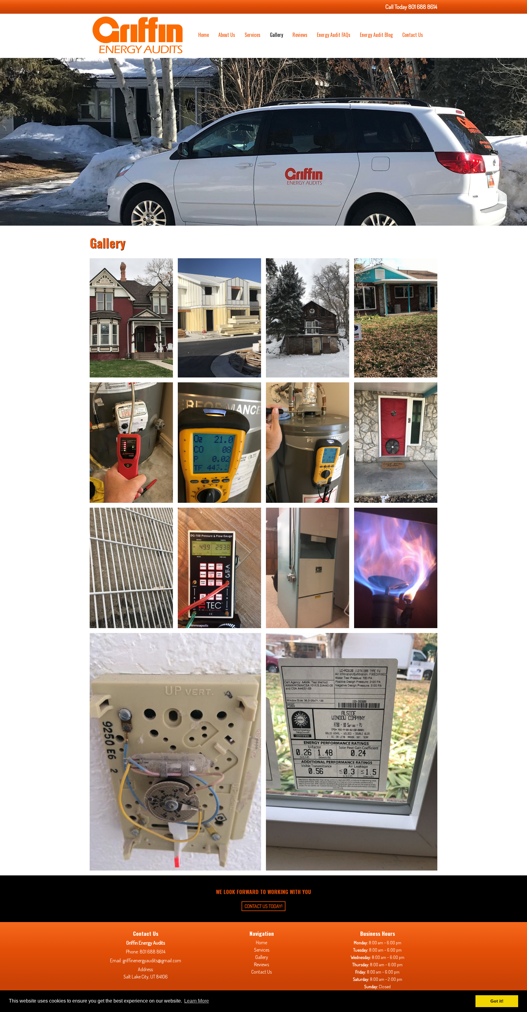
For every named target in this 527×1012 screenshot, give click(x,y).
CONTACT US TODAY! (263, 906)
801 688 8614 (152, 952)
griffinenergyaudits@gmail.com (152, 960)
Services (252, 34)
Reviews (299, 34)
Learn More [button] (196, 1000)
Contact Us (412, 34)
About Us (226, 34)
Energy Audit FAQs (333, 34)
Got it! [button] (497, 1001)
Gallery (276, 34)
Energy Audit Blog (376, 34)
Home (203, 34)
